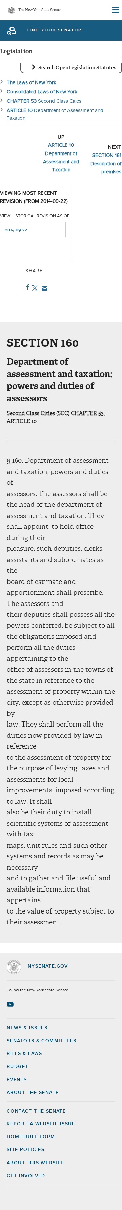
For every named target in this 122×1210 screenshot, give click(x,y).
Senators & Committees (41, 1041)
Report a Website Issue (41, 1124)
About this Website (35, 1163)
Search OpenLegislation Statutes (77, 67)
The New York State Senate (39, 10)
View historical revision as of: (35, 216)
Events (17, 1079)
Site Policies (25, 1149)
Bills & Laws (24, 1053)
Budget (17, 1066)
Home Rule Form (31, 1137)
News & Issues (27, 1028)
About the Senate (33, 1092)
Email (43, 288)
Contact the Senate (36, 1111)
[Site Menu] (115, 10)
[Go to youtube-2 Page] (11, 1004)
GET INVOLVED (26, 1175)
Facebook (26, 287)
